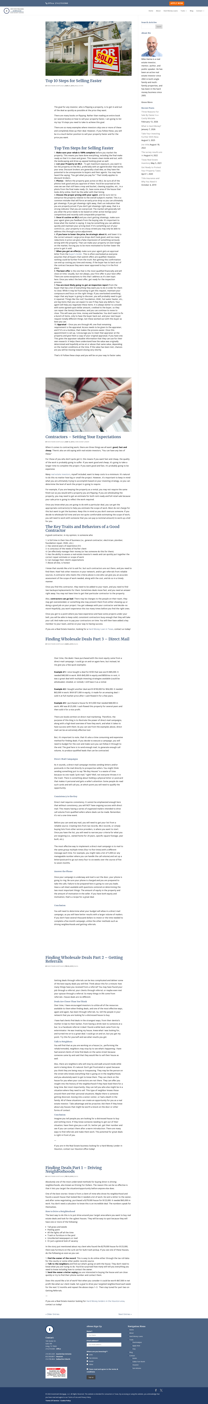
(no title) (145, 144)
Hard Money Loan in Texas (101, 629)
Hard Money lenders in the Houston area (105, 1301)
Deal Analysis (137, 1342)
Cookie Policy (65, 1401)
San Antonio (136, 1368)
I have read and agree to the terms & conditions (102, 1370)
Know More (147, 102)
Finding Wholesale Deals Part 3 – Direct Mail (87, 639)
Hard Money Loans (171, 11)
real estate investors (60, 474)
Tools (183, 11)
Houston (135, 1365)
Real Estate (79, 85)
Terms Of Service (52, 1401)
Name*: (90, 1331)
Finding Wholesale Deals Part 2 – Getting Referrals (84, 959)
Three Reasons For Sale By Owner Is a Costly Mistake (150, 115)
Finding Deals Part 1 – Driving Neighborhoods (74, 1169)
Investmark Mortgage (55, 85)
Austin (134, 1358)
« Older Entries (52, 1314)
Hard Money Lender (82, 441)
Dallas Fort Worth (138, 1362)
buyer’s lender (75, 254)
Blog (191, 11)
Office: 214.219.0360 (58, 3)
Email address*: (93, 1341)
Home (151, 11)
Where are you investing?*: (97, 1351)
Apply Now (177, 3)
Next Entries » (125, 1314)
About (158, 11)
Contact (199, 11)
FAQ (134, 1349)
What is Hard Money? (151, 126)
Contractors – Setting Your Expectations (83, 437)
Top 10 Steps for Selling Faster (74, 80)
